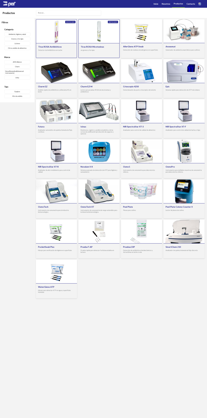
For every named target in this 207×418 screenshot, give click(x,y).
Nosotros (166, 4)
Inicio (156, 4)
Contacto (191, 4)
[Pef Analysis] (9, 3)
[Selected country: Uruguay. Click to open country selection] (200, 4)
